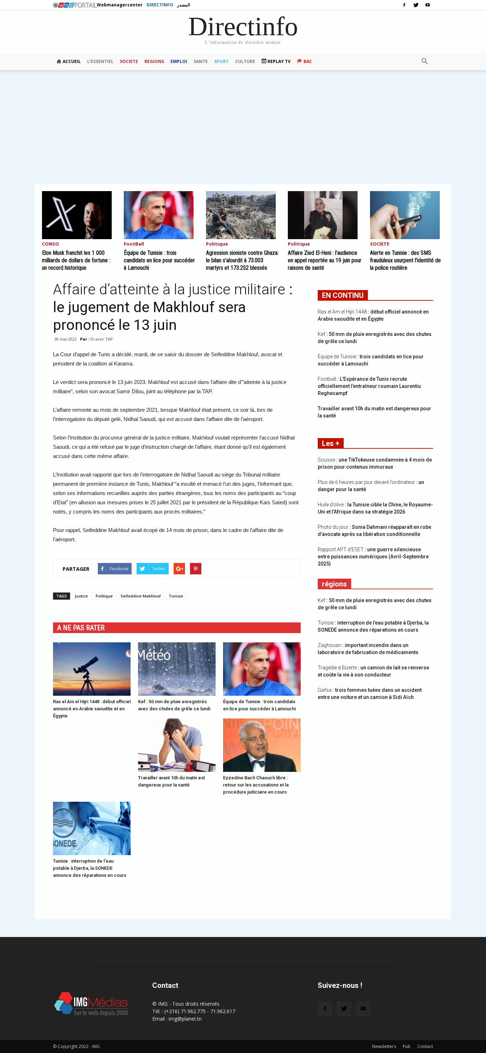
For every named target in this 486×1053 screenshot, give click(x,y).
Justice (81, 596)
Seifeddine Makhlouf (141, 596)
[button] (424, 61)
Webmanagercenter (120, 5)
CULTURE (245, 61)
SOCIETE (129, 61)
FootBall (134, 244)
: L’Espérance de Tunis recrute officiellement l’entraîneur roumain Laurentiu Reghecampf (369, 386)
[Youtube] (427, 5)
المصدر (183, 5)
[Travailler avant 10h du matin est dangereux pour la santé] (177, 745)
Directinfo (160, 5)
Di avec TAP (101, 339)
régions (334, 584)
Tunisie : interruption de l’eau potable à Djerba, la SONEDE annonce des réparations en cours (89, 868)
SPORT (221, 61)
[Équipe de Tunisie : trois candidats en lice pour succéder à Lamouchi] (161, 215)
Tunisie (176, 596)
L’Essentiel (100, 61)
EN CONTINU (343, 295)
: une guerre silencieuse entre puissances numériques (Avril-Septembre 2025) (373, 557)
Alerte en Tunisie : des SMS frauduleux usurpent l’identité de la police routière (405, 260)
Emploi (178, 61)
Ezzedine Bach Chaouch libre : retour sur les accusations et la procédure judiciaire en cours (256, 785)
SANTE (201, 61)
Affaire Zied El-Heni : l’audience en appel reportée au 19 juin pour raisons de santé (324, 260)
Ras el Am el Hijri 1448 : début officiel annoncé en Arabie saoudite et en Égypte (92, 708)
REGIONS (154, 61)
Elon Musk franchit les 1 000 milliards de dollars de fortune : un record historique (76, 260)
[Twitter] (416, 5)
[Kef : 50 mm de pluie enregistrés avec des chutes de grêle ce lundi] (177, 669)
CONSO (50, 244)
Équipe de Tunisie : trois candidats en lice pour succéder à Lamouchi (159, 260)
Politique (217, 244)
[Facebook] (404, 5)
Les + (330, 443)
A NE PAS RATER (81, 627)
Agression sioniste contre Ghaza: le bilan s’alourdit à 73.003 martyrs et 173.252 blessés (242, 260)
